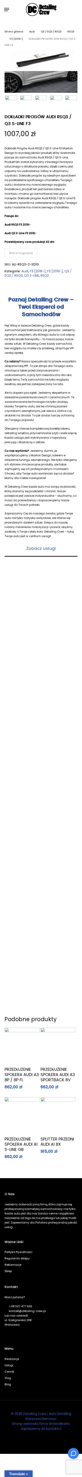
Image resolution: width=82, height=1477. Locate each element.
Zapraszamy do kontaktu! (41, 1428)
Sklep (8, 1271)
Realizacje (12, 1359)
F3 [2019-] (16, 39)
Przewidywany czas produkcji (25, 242)
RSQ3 (70, 31)
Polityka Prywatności (18, 1252)
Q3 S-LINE (31, 275)
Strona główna (14, 31)
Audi (32, 31)
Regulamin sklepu (17, 1258)
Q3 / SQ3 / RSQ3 (51, 31)
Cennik (9, 1372)
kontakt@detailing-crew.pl (27, 1311)
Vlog (8, 1378)
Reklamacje (13, 1265)
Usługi (9, 1365)
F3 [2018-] (38, 271)
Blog (8, 1384)
